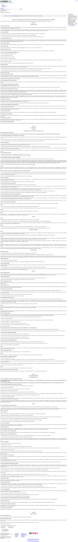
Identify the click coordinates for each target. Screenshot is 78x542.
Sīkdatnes (22, 535)
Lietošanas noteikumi (24, 534)
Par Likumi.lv (17, 533)
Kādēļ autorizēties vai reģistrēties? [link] (5, 12)
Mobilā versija (23, 533)
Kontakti (16, 536)
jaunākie (3, 6)
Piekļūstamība (23, 536)
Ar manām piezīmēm (5, 529)
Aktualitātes (16, 534)
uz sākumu (1, 8)
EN (77, 0)
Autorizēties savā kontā (3, 10)
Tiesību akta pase (70, 14)
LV (76, 0)
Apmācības (16, 535)
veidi (3, 4)
